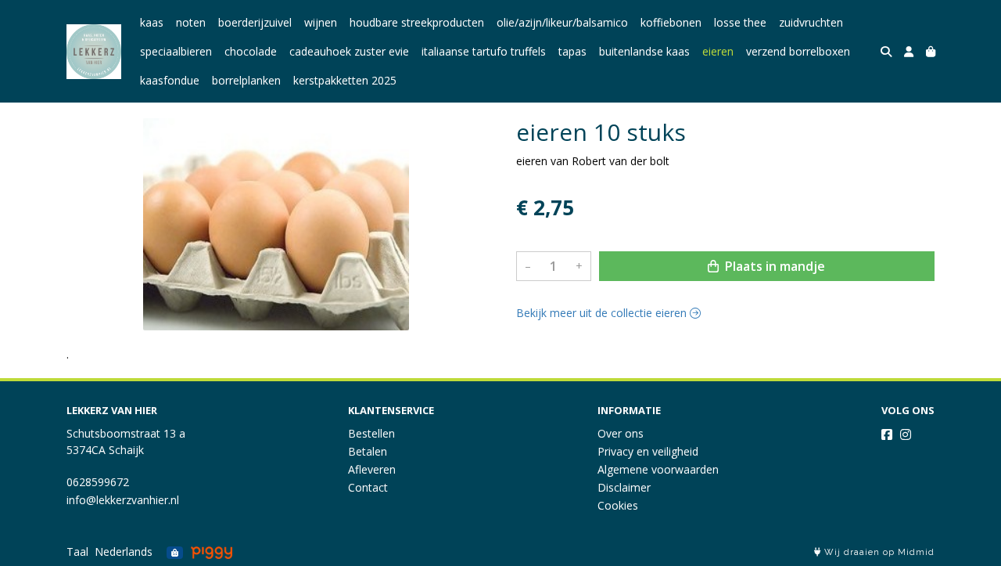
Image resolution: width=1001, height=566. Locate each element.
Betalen (367, 451)
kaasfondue (169, 80)
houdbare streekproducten (417, 22)
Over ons (620, 433)
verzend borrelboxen (798, 51)
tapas (572, 51)
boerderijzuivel (255, 22)
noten (191, 22)
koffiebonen (670, 22)
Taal (77, 551)
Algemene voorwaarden (658, 469)
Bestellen (371, 433)
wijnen (320, 22)
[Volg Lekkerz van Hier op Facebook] (886, 434)
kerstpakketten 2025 (344, 80)
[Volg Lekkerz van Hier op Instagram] (905, 434)
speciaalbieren (176, 51)
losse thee (740, 22)
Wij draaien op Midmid (878, 552)
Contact (368, 487)
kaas (151, 22)
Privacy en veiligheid (647, 451)
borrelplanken (246, 80)
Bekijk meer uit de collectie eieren (603, 312)
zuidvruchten (811, 22)
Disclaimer (624, 487)
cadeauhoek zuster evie (349, 51)
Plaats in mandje (773, 266)
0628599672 (97, 481)
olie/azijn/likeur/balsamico (562, 22)
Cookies (617, 505)
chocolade (250, 51)
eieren (718, 51)
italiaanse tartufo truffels (484, 51)
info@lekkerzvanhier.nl (122, 499)
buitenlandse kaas (644, 51)
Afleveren (372, 469)
